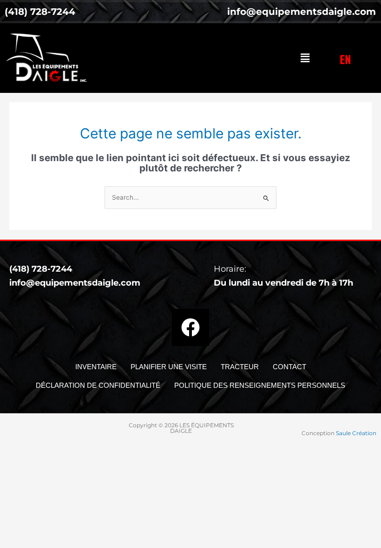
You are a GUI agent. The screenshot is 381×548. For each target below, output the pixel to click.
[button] (305, 57)
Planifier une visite (169, 367)
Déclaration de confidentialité (98, 385)
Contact (289, 367)
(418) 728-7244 (40, 269)
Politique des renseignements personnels (259, 385)
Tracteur (240, 367)
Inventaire (96, 367)
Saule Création (356, 433)
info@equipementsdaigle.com (74, 283)
